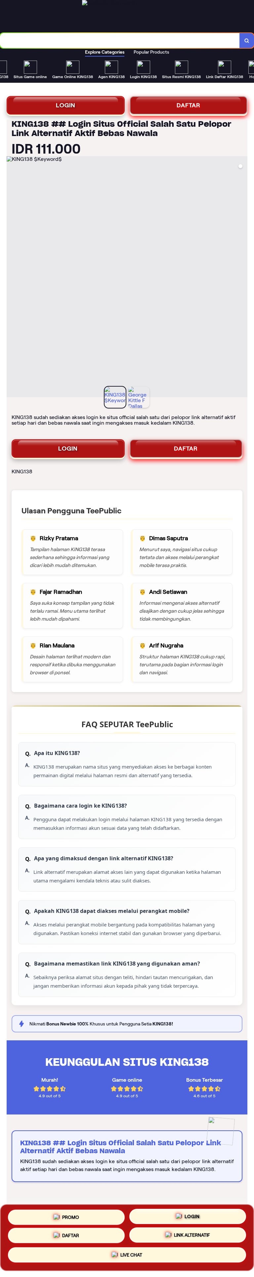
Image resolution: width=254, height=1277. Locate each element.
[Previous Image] (12, 277)
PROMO (70, 1216)
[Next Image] (242, 277)
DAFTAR (188, 105)
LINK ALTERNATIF (192, 1237)
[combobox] (120, 40)
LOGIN (65, 105)
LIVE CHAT (131, 1256)
